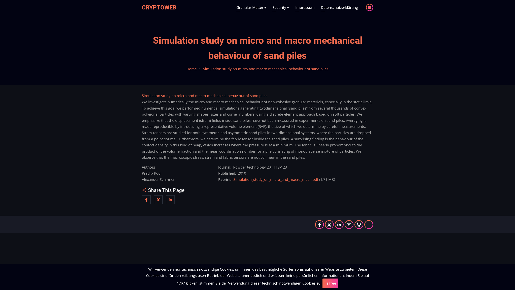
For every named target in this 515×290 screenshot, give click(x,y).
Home (191, 68)
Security (281, 7)
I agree (330, 283)
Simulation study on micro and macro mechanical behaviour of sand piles (204, 95)
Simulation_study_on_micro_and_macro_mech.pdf (275, 179)
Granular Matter (251, 7)
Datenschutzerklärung (339, 7)
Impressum (305, 7)
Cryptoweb (159, 7)
